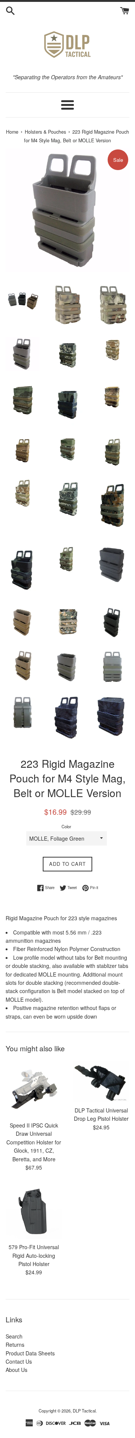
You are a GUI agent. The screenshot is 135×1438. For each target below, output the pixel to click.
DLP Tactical (84, 1411)
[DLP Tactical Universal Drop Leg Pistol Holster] (101, 1081)
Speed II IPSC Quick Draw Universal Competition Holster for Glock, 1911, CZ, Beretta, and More (33, 1142)
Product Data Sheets (30, 1353)
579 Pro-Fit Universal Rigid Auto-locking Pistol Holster (34, 1255)
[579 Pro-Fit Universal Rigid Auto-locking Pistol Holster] (34, 1211)
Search (14, 1336)
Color (66, 826)
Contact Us (19, 1361)
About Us (16, 1369)
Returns (15, 1344)
